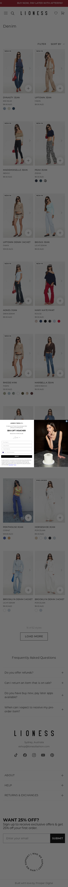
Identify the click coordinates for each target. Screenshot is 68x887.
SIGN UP (17, 456)
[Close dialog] (66, 421)
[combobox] (4, 452)
